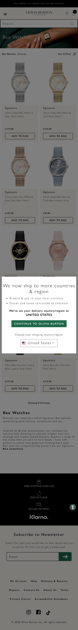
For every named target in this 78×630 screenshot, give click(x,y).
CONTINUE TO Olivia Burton (39, 323)
